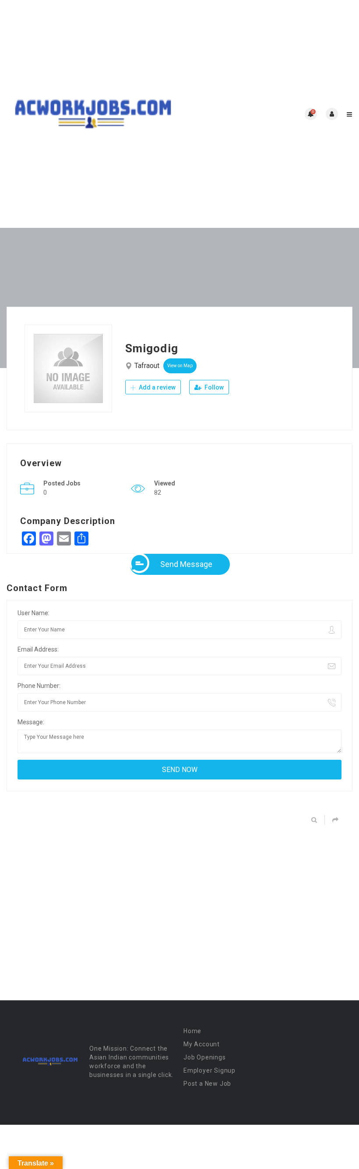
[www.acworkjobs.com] (93, 113)
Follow (213, 387)
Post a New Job (207, 1083)
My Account (201, 1044)
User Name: (33, 612)
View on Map (180, 365)
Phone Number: (39, 685)
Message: (31, 722)
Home (192, 1030)
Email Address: (38, 649)
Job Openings (204, 1057)
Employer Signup (209, 1070)
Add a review (156, 387)
